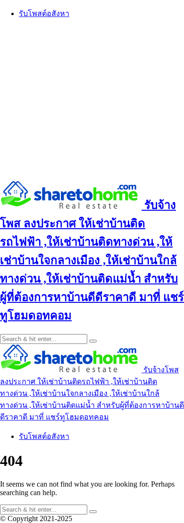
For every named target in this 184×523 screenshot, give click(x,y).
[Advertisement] (92, 99)
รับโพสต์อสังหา (44, 13)
